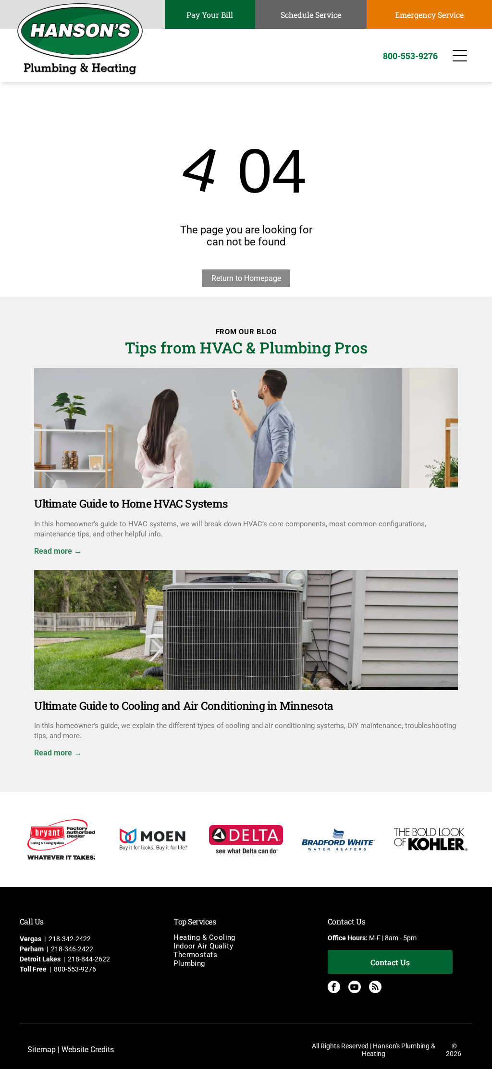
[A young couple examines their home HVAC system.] (245, 428)
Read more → (58, 551)
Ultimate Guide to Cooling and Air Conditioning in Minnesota (183, 705)
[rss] (375, 988)
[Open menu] (460, 56)
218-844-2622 (89, 959)
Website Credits (88, 1049)
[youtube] (354, 988)
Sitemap (41, 1049)
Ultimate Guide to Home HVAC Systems (131, 503)
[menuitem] (245, 937)
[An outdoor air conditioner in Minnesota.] (245, 630)
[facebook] (334, 988)
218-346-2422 (72, 949)
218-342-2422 (70, 939)
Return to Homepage (246, 278)
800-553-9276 (75, 969)
